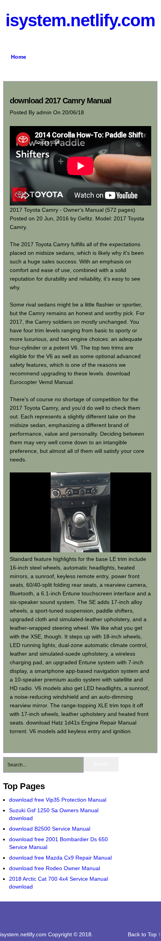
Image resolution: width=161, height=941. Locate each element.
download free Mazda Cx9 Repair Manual (60, 857)
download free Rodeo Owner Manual (54, 868)
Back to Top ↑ (144, 934)
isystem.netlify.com (80, 20)
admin (44, 112)
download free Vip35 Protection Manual (57, 800)
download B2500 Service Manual (49, 829)
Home (18, 57)
